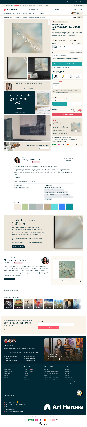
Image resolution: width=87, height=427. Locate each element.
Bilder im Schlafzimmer (50, 192)
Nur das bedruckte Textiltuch (62, 67)
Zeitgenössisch (60, 190)
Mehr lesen (69, 160)
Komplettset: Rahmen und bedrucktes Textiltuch (66, 64)
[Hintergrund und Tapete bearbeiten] (49, 23)
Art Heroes (68, 367)
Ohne (60, 104)
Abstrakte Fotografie (49, 197)
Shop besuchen (68, 158)
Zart (27, 187)
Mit (75, 104)
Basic (59, 194)
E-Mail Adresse (41, 321)
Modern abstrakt (65, 194)
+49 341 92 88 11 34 (28, 352)
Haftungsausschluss (38, 416)
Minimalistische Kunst (50, 190)
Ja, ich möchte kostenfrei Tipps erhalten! (48, 327)
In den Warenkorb (68, 114)
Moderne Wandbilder (56, 187)
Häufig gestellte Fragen (11, 356)
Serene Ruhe (59, 197)
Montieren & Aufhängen (11, 360)
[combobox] (39, 9)
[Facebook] (14, 395)
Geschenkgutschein (30, 360)
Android (31, 88)
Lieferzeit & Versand (30, 358)
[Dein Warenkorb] (81, 9)
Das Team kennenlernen (52, 359)
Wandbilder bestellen (30, 356)
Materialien (31, 13)
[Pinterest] (12, 395)
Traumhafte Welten (68, 197)
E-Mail (77, 13)
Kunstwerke (6, 13)
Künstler (24, 13)
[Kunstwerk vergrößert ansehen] (49, 21)
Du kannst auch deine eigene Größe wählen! (66, 58)
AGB (32, 416)
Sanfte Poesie (48, 199)
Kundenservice (77, 12)
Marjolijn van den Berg (59, 24)
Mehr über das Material (77, 43)
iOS (26, 88)
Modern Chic (53, 194)
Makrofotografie (60, 192)
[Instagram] (10, 395)
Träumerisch (22, 187)
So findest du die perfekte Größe (75, 52)
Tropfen (47, 194)
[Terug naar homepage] (11, 10)
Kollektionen (15, 13)
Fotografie (47, 187)
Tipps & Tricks (40, 13)
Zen (67, 192)
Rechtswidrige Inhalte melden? (49, 416)
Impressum (64, 416)
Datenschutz (58, 416)
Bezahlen (8, 358)
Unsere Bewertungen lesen (19, 112)
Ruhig (16, 187)
